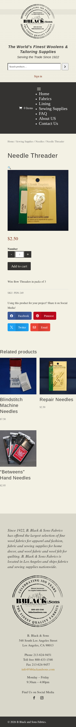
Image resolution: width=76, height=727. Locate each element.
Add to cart (19, 266)
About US (47, 118)
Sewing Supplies (53, 108)
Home (44, 93)
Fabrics (45, 98)
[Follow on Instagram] (42, 698)
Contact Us (48, 123)
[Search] (65, 66)
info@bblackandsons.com (38, 669)
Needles (40, 141)
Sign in (38, 76)
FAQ (43, 113)
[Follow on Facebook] (34, 698)
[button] (9, 167)
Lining (44, 103)
